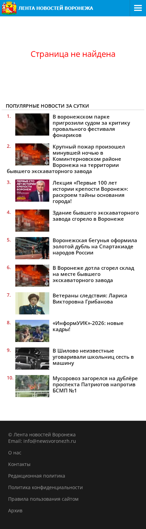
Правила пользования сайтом (43, 499)
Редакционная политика (36, 475)
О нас (14, 452)
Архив (15, 510)
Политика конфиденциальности (45, 487)
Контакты (19, 464)
